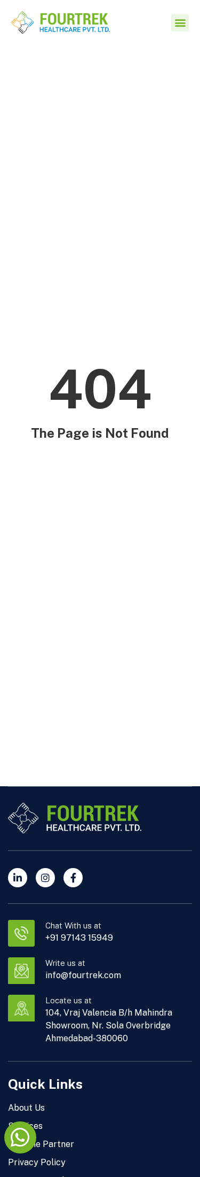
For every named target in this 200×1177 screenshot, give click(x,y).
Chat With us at (73, 925)
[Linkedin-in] (17, 877)
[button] (180, 23)
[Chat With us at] (21, 933)
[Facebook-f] (73, 877)
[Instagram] (45, 877)
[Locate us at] (21, 1008)
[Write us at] (21, 970)
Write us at (65, 962)
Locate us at (68, 1000)
